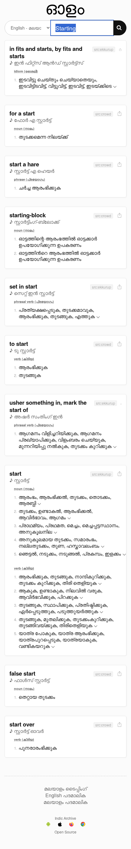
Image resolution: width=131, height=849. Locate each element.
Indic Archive (65, 818)
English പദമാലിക (65, 795)
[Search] (119, 27)
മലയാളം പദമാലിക (65, 802)
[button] (115, 87)
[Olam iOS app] (60, 825)
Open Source (65, 831)
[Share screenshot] (120, 49)
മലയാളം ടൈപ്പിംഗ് (65, 788)
